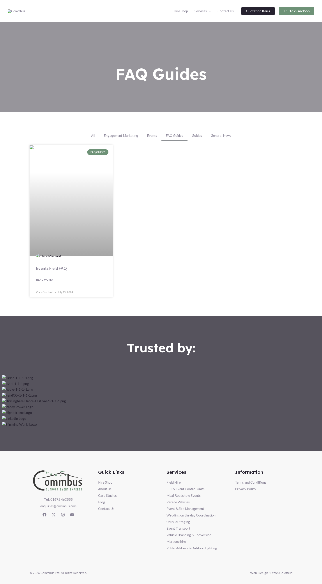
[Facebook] (44, 515)
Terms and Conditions (250, 482)
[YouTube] (72, 515)
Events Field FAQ (51, 268)
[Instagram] (63, 515)
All (93, 135)
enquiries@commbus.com (58, 506)
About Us (104, 489)
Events (152, 135)
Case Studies (107, 495)
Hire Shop (105, 482)
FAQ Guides (174, 135)
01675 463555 (58, 499)
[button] (202, 11)
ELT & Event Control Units (185, 489)
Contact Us (106, 509)
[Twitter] (54, 515)
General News (221, 135)
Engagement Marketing (121, 135)
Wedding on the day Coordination (191, 515)
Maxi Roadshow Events (183, 495)
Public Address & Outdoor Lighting (191, 548)
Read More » (44, 279)
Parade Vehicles (178, 502)
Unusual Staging (178, 522)
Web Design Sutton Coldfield (271, 573)
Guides (197, 135)
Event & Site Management (185, 509)
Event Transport (178, 528)
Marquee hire (176, 541)
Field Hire (173, 482)
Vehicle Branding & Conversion (188, 535)
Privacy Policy (245, 489)
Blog (101, 502)
